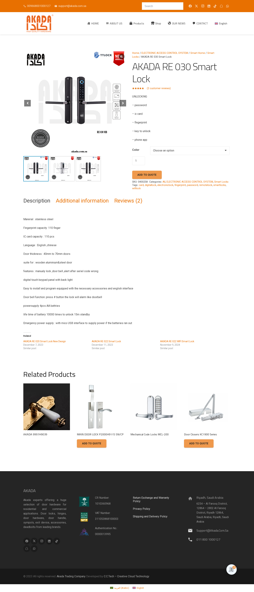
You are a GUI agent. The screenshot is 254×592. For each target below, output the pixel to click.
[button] (146, 23)
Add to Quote (147, 174)
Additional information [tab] (82, 200)
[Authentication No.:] (86, 532)
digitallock (150, 185)
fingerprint (180, 185)
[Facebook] (190, 6)
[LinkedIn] (209, 6)
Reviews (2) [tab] (128, 200)
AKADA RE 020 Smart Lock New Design (44, 341)
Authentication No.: (106, 528)
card (141, 185)
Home (135, 53)
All (164, 181)
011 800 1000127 (208, 539)
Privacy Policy (141, 508)
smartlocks (219, 185)
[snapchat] (221, 6)
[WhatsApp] (227, 6)
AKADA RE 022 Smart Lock (106, 341)
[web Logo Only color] (40, 23)
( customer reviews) (159, 88)
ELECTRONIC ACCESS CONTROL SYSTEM (165, 53)
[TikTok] (215, 6)
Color (135, 149)
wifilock (136, 188)
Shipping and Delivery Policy (150, 516)
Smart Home (197, 53)
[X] (196, 6)
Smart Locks (221, 181)
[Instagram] (203, 6)
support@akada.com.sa (212, 530)
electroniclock (165, 185)
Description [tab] (36, 200)
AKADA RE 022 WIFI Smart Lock (177, 341)
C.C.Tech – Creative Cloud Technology (126, 576)
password (192, 185)
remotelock (205, 185)
